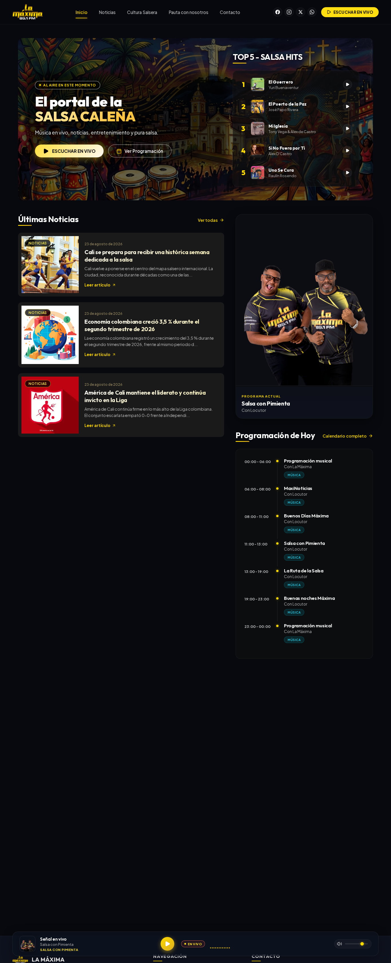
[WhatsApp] (312, 12)
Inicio (81, 12)
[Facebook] (277, 12)
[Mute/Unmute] (339, 943)
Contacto (230, 12)
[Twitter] (300, 12)
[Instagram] (289, 12)
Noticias (107, 12)
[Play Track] (347, 84)
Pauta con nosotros (188, 12)
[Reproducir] (167, 944)
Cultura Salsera (142, 12)
